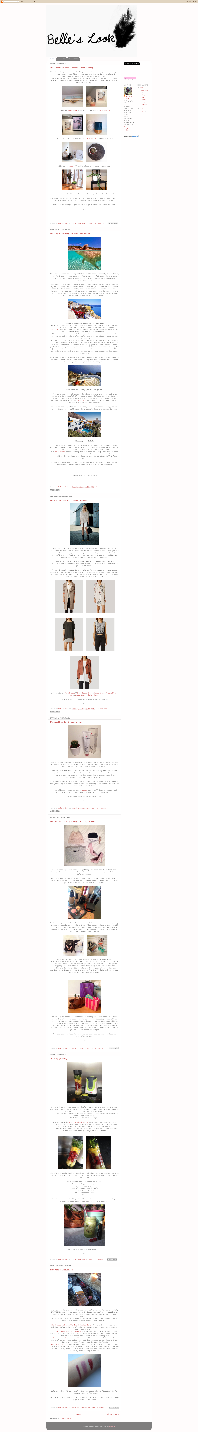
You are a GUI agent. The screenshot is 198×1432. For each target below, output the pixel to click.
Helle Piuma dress (85, 693)
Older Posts (113, 1414)
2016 (142, 88)
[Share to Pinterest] (117, 223)
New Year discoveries (61, 1270)
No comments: (99, 223)
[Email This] (109, 223)
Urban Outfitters (104, 110)
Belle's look (129, 97)
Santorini (55, 330)
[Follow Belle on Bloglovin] (130, 79)
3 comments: (99, 1259)
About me (61, 59)
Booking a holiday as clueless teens (70, 234)
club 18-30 (81, 400)
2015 (142, 108)
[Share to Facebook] (115, 223)
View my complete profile (127, 129)
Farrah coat (70, 693)
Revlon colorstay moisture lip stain (69, 1338)
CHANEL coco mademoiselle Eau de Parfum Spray (71, 1325)
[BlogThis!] (111, 223)
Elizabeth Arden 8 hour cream (66, 722)
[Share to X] (113, 223)
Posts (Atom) (66, 1418)
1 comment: (101, 1407)
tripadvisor (60, 452)
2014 (142, 111)
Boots (84, 790)
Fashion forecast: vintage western (69, 500)
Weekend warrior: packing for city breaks (72, 822)
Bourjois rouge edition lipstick (66, 1331)
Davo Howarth (90, 138)
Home (52, 59)
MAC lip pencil (57, 1344)
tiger (71, 166)
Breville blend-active (78, 1122)
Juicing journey (58, 1059)
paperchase (72, 110)
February (144, 90)
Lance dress (99, 693)
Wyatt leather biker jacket (87, 695)
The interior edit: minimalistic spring (71, 68)
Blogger (112, 1427)
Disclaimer (73, 59)
